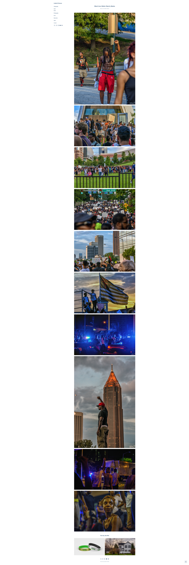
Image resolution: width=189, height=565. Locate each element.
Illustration (56, 18)
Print (55, 15)
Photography (56, 13)
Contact (55, 22)
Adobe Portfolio (106, 561)
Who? (55, 8)
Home (55, 10)
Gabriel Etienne (58, 3)
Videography (56, 6)
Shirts (55, 20)
